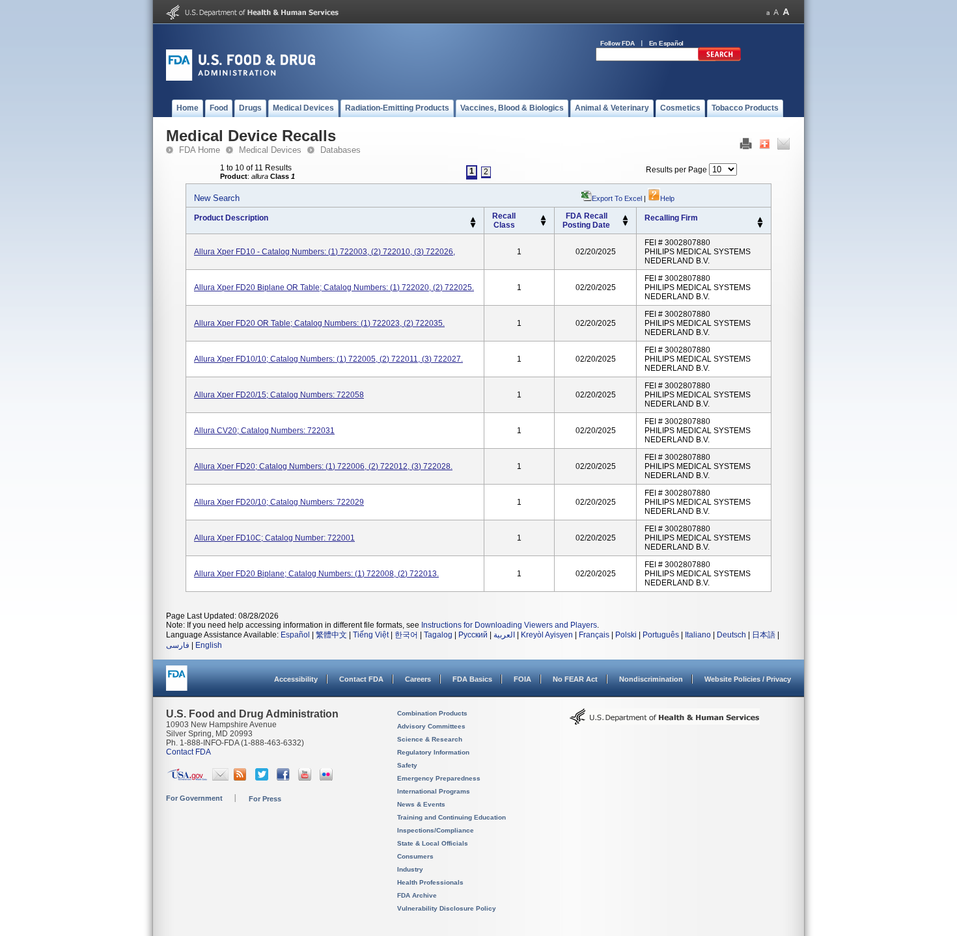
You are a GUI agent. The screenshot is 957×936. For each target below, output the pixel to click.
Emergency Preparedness (438, 778)
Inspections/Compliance (435, 830)
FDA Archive (417, 895)
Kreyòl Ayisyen (547, 634)
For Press (265, 799)
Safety (407, 765)
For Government (194, 798)
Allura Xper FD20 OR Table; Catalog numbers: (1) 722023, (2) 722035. (319, 323)
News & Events (421, 804)
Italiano (698, 634)
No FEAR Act (575, 679)
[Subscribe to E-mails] (220, 777)
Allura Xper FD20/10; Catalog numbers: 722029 (279, 502)
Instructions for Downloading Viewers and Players (509, 625)
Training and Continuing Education (451, 817)
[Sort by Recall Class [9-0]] (543, 223)
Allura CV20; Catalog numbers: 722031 (264, 430)
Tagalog (438, 634)
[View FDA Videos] (306, 777)
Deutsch (731, 634)
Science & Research (429, 739)
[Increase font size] (786, 12)
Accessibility (296, 679)
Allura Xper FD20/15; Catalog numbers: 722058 (279, 394)
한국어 (406, 634)
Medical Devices (270, 150)
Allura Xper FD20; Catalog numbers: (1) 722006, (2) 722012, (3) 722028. (323, 466)
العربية (504, 634)
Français (594, 634)
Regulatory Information (433, 752)
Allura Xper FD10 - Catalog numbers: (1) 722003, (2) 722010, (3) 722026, (324, 251)
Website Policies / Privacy (747, 679)
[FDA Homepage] (176, 684)
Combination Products (432, 713)
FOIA (522, 679)
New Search (217, 198)
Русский (473, 634)
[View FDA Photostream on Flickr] (328, 777)
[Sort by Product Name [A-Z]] (473, 219)
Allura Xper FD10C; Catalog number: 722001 (274, 537)
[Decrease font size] (768, 12)
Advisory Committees (431, 726)
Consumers (415, 856)
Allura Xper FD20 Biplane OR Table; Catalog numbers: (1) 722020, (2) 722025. (334, 287)
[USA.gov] (187, 777)
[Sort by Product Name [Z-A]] (473, 225)
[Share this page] (764, 147)
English (208, 645)
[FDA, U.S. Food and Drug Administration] (240, 78)
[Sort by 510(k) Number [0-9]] (543, 217)
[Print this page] (746, 147)
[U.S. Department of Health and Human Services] (252, 16)
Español (295, 634)
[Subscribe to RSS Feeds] (242, 777)
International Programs (433, 791)
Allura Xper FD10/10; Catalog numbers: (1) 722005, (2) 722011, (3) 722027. (328, 359)
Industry (410, 869)
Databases (340, 150)
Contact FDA (361, 679)
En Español (666, 43)
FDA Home (199, 150)
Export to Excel (617, 198)
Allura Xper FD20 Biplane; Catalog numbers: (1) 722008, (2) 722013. (316, 573)
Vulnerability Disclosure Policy (446, 908)
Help (667, 198)
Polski (626, 634)
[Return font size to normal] (776, 12)
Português (661, 634)
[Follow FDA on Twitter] (263, 777)
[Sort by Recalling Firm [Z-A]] (760, 225)
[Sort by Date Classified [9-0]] (625, 223)
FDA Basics (472, 679)
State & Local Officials (432, 843)
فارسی (177, 645)
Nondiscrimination (651, 679)
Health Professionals (430, 882)
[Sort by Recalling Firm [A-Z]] (760, 219)
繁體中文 (331, 634)
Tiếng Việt (371, 634)
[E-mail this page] (783, 147)
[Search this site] (719, 58)
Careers (418, 679)
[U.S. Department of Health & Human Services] (665, 721)
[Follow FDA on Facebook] (285, 777)
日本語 (763, 634)
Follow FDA (617, 43)
